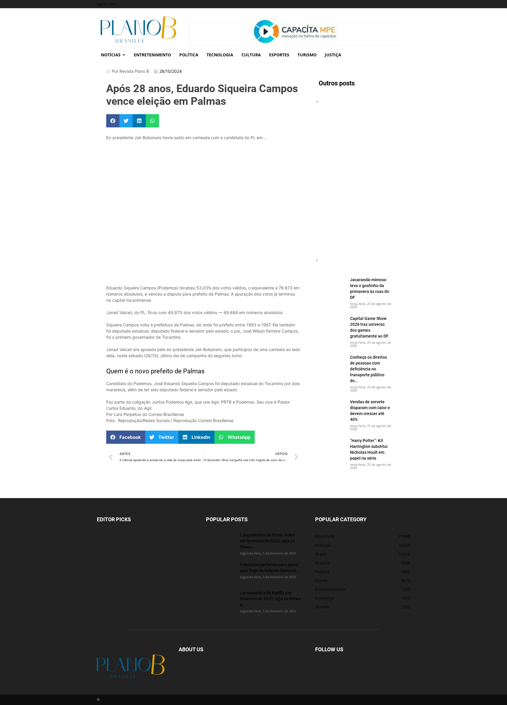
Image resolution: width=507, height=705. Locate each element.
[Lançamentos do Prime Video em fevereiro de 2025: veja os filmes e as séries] (220, 542)
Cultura (251, 55)
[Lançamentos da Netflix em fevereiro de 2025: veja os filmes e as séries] (220, 600)
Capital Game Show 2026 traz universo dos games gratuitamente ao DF (369, 327)
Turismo (307, 55)
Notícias (111, 55)
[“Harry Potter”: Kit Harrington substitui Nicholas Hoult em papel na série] (330, 448)
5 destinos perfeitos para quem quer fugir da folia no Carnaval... (270, 567)
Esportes (279, 55)
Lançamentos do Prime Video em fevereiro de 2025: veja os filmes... (267, 540)
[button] (112, 120)
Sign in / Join (106, 4)
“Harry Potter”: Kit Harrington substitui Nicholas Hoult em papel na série (369, 449)
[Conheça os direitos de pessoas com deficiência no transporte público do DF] (330, 364)
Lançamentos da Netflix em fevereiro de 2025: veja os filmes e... (270, 598)
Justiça (333, 55)
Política (188, 55)
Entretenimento (152, 55)
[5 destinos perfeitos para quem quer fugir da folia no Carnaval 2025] (220, 572)
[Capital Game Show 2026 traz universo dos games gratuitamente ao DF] (330, 326)
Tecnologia (220, 55)
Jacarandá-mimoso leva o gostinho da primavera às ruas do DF (369, 288)
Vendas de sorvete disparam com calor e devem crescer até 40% (370, 410)
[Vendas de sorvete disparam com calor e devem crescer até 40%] (330, 409)
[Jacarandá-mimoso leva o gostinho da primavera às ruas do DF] (330, 287)
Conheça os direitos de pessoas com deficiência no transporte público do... (368, 368)
